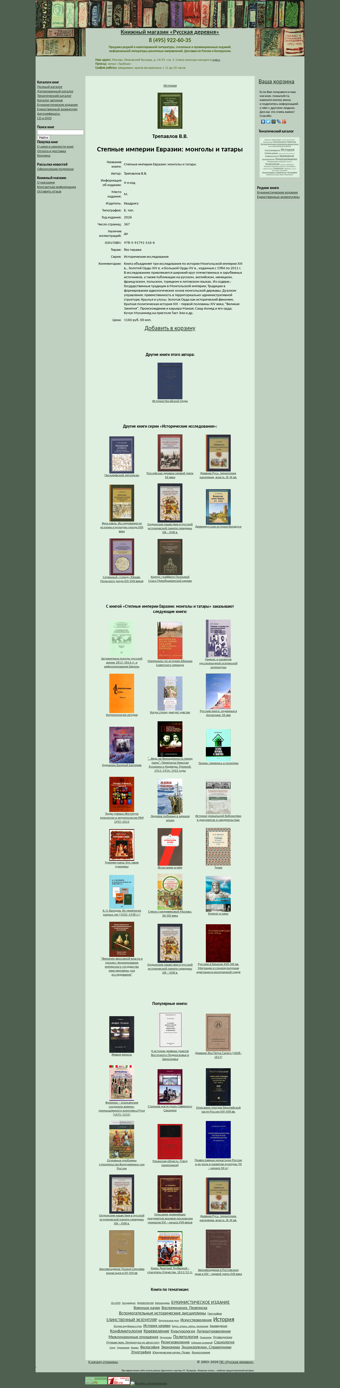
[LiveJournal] (279, 121)
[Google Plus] (284, 121)
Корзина (43, 156)
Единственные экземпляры (278, 197)
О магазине (46, 183)
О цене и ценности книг (55, 147)
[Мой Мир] (273, 121)
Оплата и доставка (51, 151)
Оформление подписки (55, 169)
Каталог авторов (50, 100)
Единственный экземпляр (57, 109)
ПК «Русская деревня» (236, 1362)
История (170, 86)
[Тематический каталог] (279, 176)
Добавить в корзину (170, 328)
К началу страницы (103, 1362)
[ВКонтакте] (263, 121)
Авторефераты (48, 114)
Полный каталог (49, 87)
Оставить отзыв (49, 192)
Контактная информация (56, 187)
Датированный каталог (55, 91)
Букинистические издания (277, 193)
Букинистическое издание (57, 105)
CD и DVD (44, 118)
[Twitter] (268, 121)
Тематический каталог (54, 96)
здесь (216, 60)
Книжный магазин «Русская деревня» (170, 32)
